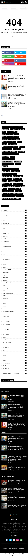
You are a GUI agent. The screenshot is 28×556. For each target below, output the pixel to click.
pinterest (8, 60)
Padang (11, 164)
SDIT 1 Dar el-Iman (7, 176)
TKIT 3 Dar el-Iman (7, 196)
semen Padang (13, 181)
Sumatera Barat (21, 186)
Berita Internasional (15, 139)
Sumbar (11, 188)
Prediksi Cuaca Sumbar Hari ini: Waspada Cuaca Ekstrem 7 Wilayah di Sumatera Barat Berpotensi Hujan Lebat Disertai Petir (17, 506)
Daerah (5, 144)
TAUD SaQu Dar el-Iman (8, 191)
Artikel (12, 127)
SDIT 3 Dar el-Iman (7, 178)
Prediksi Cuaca (16, 171)
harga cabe (5, 151)
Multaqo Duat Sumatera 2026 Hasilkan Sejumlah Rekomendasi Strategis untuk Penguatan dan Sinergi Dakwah (17, 467)
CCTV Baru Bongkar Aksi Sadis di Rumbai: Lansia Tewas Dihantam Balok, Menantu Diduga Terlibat (16, 490)
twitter (21, 52)
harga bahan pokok (7, 149)
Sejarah (5, 181)
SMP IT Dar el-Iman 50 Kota (9, 186)
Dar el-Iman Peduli (7, 146)
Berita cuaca (15, 134)
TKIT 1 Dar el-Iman (7, 193)
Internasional (14, 151)
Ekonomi (22, 146)
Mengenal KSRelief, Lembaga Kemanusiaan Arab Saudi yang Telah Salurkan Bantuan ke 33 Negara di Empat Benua (16, 104)
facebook (8, 52)
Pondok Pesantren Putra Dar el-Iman (11, 169)
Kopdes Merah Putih (7, 154)
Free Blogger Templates (14, 550)
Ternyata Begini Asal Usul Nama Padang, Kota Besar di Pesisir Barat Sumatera (16, 497)
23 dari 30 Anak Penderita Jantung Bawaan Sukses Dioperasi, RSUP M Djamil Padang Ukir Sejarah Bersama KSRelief (17, 87)
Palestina (18, 164)
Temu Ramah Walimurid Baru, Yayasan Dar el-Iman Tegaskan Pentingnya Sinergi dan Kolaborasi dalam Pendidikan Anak (17, 416)
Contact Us (23, 545)
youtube (21, 64)
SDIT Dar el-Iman (18, 178)
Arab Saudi (5, 127)
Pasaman (5, 166)
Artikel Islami (19, 127)
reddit (21, 56)
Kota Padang (6, 156)
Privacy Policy (14, 547)
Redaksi (9, 545)
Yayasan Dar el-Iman (18, 196)
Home (15, 37)
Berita (15, 131)
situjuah (20, 181)
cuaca (14, 141)
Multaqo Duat (18, 161)
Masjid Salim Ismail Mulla (8, 159)
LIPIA (13, 156)
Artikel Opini (6, 129)
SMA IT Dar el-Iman (7, 183)
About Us (16, 545)
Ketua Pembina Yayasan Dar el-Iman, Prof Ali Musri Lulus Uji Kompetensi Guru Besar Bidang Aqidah (17, 482)
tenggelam (19, 191)
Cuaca (20, 141)
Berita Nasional (6, 141)
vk (21, 60)
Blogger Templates (12, 548)
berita (10, 131)
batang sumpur (21, 129)
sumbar (5, 188)
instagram (8, 64)
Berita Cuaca (6, 136)
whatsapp (8, 56)
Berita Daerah (15, 136)
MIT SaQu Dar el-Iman (8, 161)
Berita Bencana (6, 134)
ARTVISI (13, 129)
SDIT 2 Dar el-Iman (18, 176)
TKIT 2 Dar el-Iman (18, 193)
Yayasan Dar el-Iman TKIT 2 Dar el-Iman (11, 198)
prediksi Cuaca (6, 171)
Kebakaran (22, 151)
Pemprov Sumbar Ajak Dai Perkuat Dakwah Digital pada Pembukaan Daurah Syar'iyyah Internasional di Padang (16, 78)
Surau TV (18, 188)
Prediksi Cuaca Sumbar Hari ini (9, 173)
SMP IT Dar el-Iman (19, 183)
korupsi (16, 154)
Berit (4, 131)
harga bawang (18, 149)
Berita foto (5, 139)
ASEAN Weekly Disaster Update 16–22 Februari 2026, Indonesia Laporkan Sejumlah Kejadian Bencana (17, 96)
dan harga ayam (13, 144)
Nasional (5, 164)
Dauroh (15, 146)
